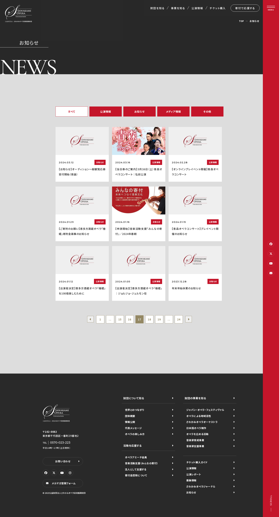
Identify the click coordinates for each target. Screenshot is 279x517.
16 (129, 319)
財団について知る (133, 398)
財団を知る (157, 8)
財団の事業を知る (195, 398)
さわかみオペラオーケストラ (202, 422)
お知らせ (191, 492)
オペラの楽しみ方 (135, 434)
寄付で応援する (245, 8)
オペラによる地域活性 (198, 416)
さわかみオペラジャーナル (200, 486)
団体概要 (130, 416)
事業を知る (178, 8)
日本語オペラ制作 (196, 428)
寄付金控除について (136, 475)
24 (178, 319)
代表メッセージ (133, 428)
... (110, 319)
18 (149, 319)
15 (120, 319)
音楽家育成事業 (195, 440)
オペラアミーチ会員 (136, 457)
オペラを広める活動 (197, 434)
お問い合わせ (62, 461)
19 (159, 319)
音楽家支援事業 (195, 446)
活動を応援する (132, 445)
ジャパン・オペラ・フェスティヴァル (205, 409)
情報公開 (130, 422)
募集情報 (191, 480)
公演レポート (193, 474)
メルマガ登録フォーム (64, 483)
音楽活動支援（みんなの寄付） (141, 463)
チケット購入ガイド (196, 462)
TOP (241, 21)
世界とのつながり (134, 409)
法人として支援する (135, 469)
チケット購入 (218, 8)
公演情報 (197, 8)
